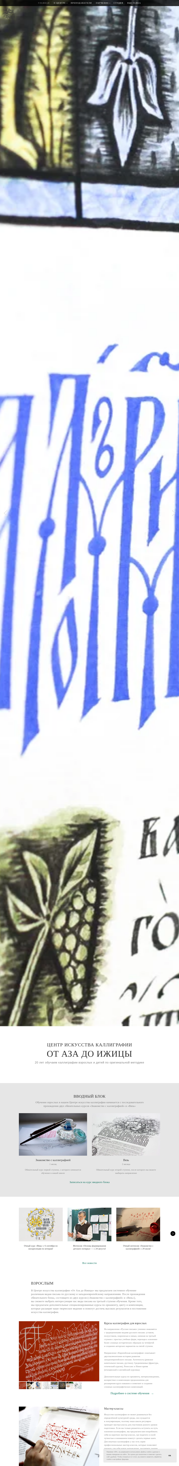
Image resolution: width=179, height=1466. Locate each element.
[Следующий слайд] (173, 513)
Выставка (134, 3)
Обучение (102, 3)
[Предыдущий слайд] (5, 513)
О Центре (60, 3)
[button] (89, 1182)
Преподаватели (81, 3)
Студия (118, 3)
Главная (44, 3)
